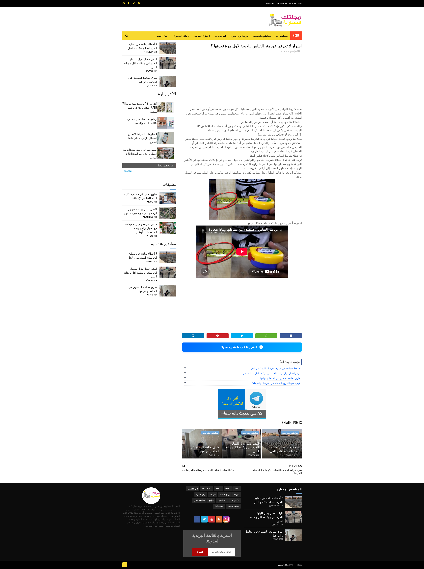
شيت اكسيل (222, 500)
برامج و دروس (239, 35)
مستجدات (282, 35)
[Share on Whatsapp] (266, 335)
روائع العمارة (181, 35)
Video (218, 489)
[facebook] (129, 3)
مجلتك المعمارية (283, 565)
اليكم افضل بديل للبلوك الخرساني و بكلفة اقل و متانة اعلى (271, 373)
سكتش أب (235, 500)
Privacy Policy (282, 3)
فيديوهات (220, 35)
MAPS (228, 489)
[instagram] (139, 3)
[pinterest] (123, 3)
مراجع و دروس (199, 500)
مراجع (211, 500)
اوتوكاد (236, 494)
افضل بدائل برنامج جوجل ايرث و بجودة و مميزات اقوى (140, 211)
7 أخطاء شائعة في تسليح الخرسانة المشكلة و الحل (275, 368)
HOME (300, 3)
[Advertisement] (242, 78)
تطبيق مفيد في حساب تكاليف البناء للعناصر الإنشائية (140, 196)
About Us (292, 3)
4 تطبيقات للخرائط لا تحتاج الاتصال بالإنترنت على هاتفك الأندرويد (142, 138)
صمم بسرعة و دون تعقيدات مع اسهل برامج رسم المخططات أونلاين (140, 153)
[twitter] (133, 3)
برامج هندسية (225, 494)
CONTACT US (270, 3)
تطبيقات (213, 494)
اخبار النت (163, 35)
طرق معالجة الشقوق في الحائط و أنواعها (280, 378)
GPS (237, 489)
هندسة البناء (219, 506)
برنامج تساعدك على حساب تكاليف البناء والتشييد (142, 121)
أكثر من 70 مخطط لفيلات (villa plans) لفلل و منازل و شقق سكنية (139, 108)
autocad (206, 489)
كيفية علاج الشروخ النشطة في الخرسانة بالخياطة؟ (276, 383)
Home (296, 35)
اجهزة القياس (202, 35)
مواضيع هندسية (262, 35)
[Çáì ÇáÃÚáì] (124, 564)
